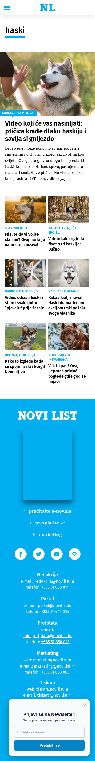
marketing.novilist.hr (52, 660)
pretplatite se (50, 523)
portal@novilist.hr (55, 605)
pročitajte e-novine (50, 511)
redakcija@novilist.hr (54, 581)
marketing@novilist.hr (54, 666)
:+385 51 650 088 (55, 672)
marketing (50, 534)
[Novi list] (47, 7)
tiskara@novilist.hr (54, 695)
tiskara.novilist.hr (52, 689)
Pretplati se (50, 745)
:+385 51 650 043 (55, 641)
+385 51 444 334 (55, 611)
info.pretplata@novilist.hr (47, 635)
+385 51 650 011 (55, 587)
